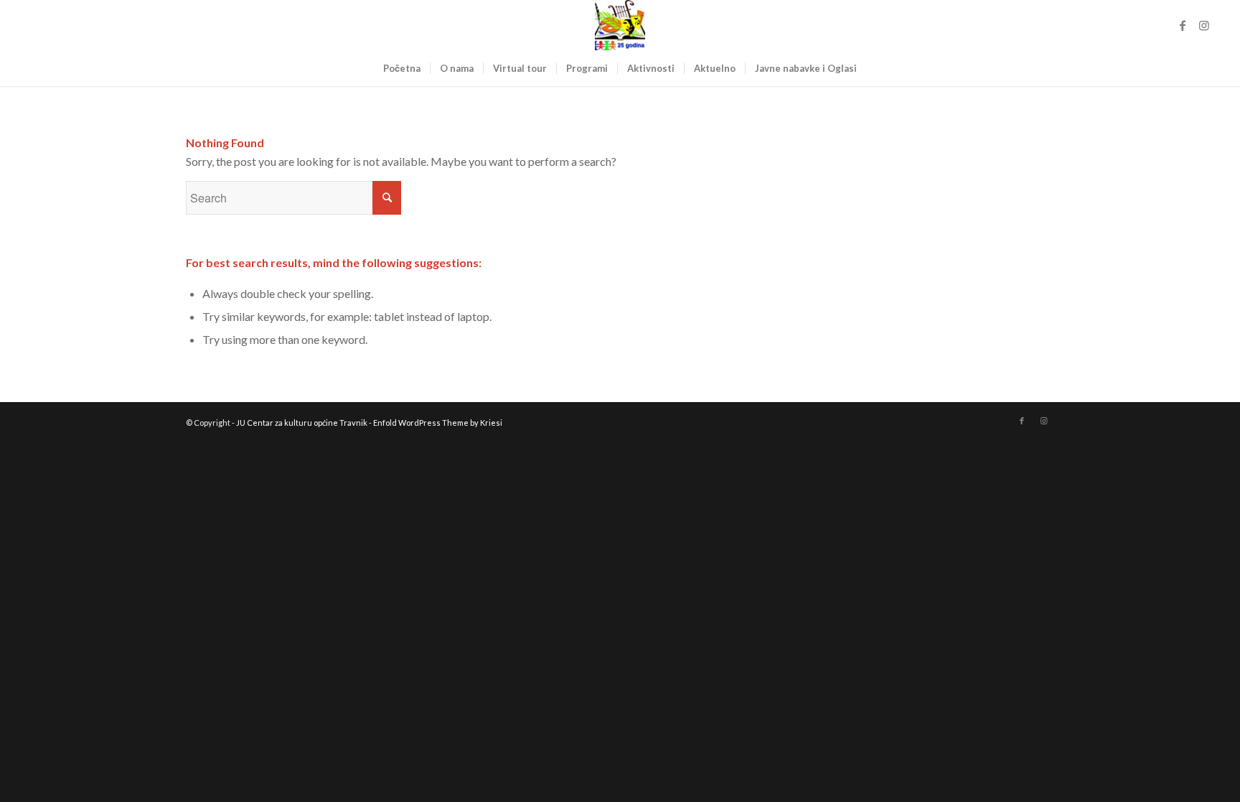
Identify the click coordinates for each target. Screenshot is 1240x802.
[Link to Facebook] (1182, 25)
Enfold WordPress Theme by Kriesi (437, 422)
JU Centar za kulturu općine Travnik (301, 422)
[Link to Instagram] (1204, 25)
